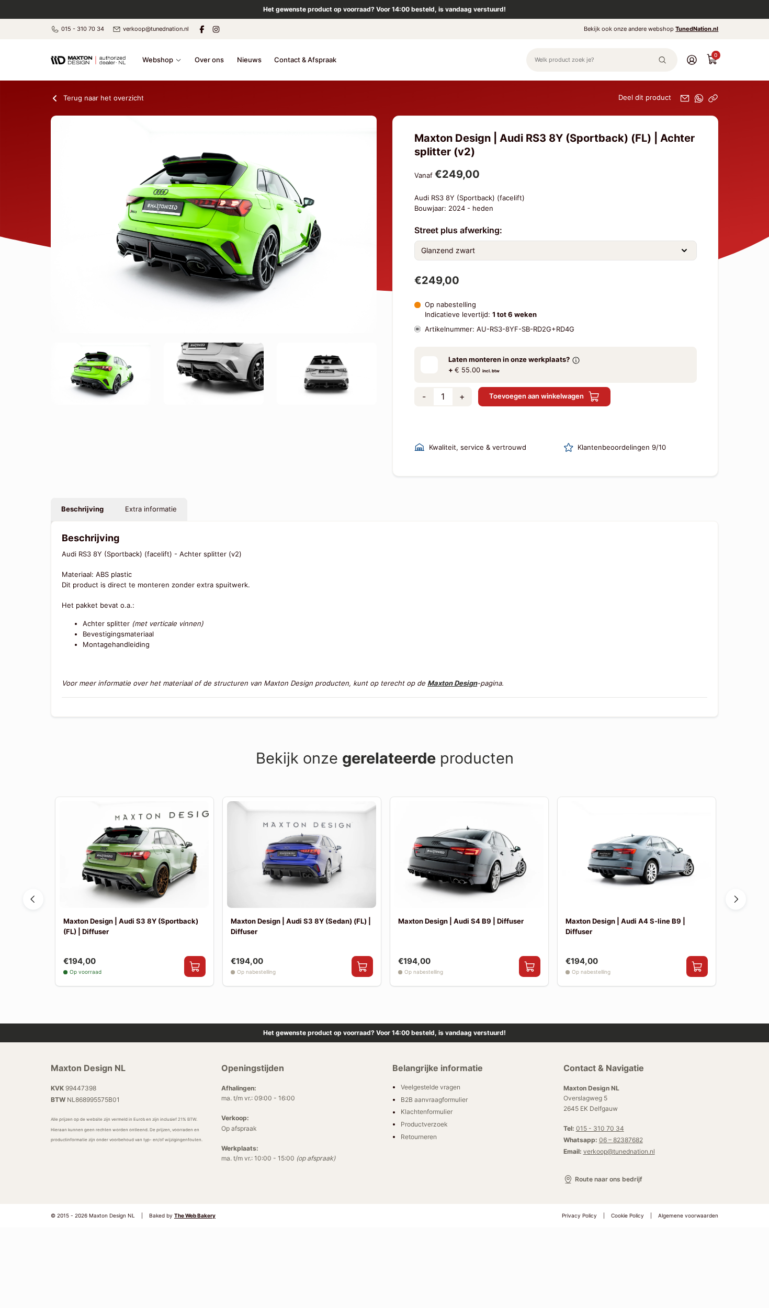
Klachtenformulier (427, 1112)
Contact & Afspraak (305, 59)
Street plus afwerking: (458, 230)
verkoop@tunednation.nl (156, 28)
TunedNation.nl (696, 28)
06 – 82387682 (621, 1140)
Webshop (157, 59)
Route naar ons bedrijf (608, 1179)
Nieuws (249, 59)
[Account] (692, 59)
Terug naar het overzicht (103, 98)
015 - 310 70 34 (82, 28)
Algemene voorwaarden (688, 1216)
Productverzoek (424, 1124)
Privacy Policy (579, 1216)
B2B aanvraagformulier (434, 1100)
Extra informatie (151, 509)
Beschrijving (82, 509)
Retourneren (419, 1137)
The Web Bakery (195, 1216)
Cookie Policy (627, 1216)
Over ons (209, 59)
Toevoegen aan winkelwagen (536, 396)
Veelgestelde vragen (430, 1087)
